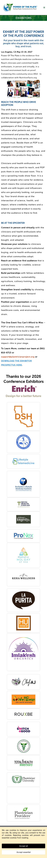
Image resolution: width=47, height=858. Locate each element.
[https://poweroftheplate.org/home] (20, 7)
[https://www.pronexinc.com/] (23, 536)
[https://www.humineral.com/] (23, 623)
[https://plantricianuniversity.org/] (23, 779)
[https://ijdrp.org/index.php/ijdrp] (23, 746)
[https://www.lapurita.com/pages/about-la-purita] (23, 600)
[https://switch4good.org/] (23, 729)
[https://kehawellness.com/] (23, 577)
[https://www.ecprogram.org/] (23, 442)
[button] (44, 8)
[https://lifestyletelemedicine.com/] (23, 461)
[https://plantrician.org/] (23, 813)
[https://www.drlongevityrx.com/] (23, 519)
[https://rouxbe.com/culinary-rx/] (23, 714)
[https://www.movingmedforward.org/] (23, 504)
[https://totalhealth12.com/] (23, 763)
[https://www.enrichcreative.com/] (23, 391)
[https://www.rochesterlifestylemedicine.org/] (23, 484)
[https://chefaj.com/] (23, 682)
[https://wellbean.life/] (23, 700)
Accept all (23, 846)
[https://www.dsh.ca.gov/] (23, 416)
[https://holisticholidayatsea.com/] (23, 555)
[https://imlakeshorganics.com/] (23, 652)
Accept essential (24, 852)
